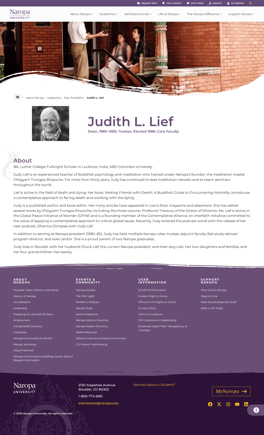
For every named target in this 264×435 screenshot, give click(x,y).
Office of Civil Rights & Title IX (157, 302)
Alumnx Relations (87, 314)
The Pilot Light (85, 296)
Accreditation (22, 302)
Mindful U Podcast (87, 302)
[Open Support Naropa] (253, 14)
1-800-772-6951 (90, 396)
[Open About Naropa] (92, 14)
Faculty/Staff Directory (27, 326)
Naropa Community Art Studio (32, 338)
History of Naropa (24, 296)
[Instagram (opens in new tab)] (228, 404)
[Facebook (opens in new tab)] (210, 404)
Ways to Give (209, 296)
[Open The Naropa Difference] (221, 14)
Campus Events (86, 290)
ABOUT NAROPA (21, 281)
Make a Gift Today (212, 308)
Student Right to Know (152, 296)
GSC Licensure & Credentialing (157, 320)
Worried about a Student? (154, 385)
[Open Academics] (117, 14)
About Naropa (35, 97)
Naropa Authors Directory (92, 320)
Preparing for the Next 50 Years (33, 314)
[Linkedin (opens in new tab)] (246, 404)
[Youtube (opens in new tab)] (237, 404)
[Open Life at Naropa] (179, 14)
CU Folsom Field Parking (91, 344)
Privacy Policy (147, 308)
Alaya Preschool (23, 350)
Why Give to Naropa (213, 290)
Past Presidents (74, 97)
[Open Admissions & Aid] (151, 14)
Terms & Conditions (150, 314)
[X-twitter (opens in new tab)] (219, 404)
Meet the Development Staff (219, 302)
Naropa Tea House (24, 344)
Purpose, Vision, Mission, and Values (35, 290)
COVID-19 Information (152, 290)
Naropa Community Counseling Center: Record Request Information (43, 358)
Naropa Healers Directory (92, 326)
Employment (21, 320)
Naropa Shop (84, 308)
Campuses (20, 332)
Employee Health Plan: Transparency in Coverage (162, 328)
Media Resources (86, 332)
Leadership (54, 97)
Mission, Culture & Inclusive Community (101, 338)
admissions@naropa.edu (98, 403)
